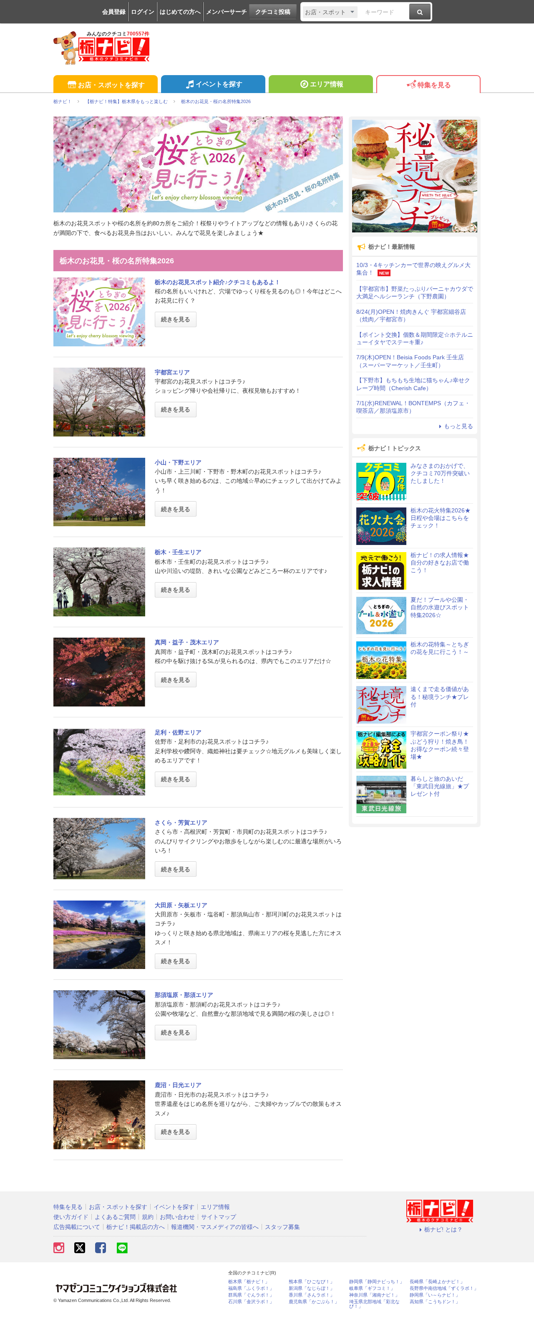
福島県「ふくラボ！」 (251, 1288)
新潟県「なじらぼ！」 (312, 1288)
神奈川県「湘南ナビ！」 (374, 1295)
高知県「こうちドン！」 (435, 1301)
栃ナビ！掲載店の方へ (135, 1227)
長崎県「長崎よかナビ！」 (437, 1281)
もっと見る (458, 426)
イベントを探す (219, 84)
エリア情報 (326, 84)
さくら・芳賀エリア (181, 822)
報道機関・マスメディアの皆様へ (215, 1227)
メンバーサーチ (226, 11)
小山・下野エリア (178, 462)
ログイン (142, 11)
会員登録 (114, 11)
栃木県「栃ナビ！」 (249, 1281)
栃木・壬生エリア (178, 552)
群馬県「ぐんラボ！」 (251, 1295)
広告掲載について (76, 1227)
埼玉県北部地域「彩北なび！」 (374, 1304)
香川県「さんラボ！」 (312, 1295)
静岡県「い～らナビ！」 (435, 1295)
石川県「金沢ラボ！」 (251, 1301)
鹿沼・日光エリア (178, 1085)
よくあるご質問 (115, 1217)
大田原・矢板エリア (181, 905)
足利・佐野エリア (178, 732)
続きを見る (175, 319)
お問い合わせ (177, 1217)
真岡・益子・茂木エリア (187, 642)
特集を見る (434, 84)
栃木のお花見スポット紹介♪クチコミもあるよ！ (217, 282)
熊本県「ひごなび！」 (312, 1281)
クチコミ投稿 (272, 11)
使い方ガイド (70, 1217)
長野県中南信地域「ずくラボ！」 (444, 1288)
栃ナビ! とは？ (443, 1229)
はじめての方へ (180, 11)
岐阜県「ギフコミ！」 (372, 1288)
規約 (148, 1217)
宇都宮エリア (172, 372)
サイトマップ (218, 1217)
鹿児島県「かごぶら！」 (314, 1301)
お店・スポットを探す (111, 84)
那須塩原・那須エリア (184, 995)
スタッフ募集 (282, 1227)
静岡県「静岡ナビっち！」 (376, 1281)
